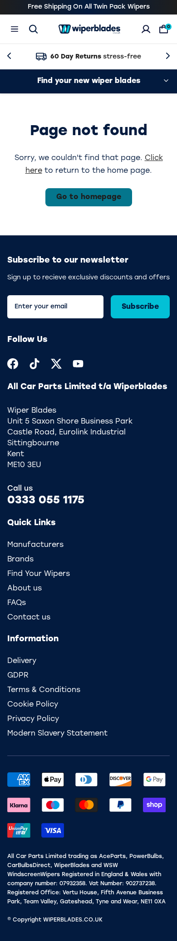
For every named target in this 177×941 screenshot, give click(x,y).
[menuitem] (12, 363)
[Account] (146, 29)
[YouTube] (78, 363)
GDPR (18, 675)
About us (24, 588)
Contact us (28, 617)
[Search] (33, 29)
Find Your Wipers (38, 574)
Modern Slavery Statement (57, 733)
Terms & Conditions (43, 690)
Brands (20, 559)
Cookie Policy (32, 704)
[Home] (89, 29)
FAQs (16, 603)
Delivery (21, 661)
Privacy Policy (33, 719)
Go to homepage (88, 197)
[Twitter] (56, 363)
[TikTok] (34, 363)
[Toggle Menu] (14, 29)
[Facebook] (12, 363)
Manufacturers (35, 545)
